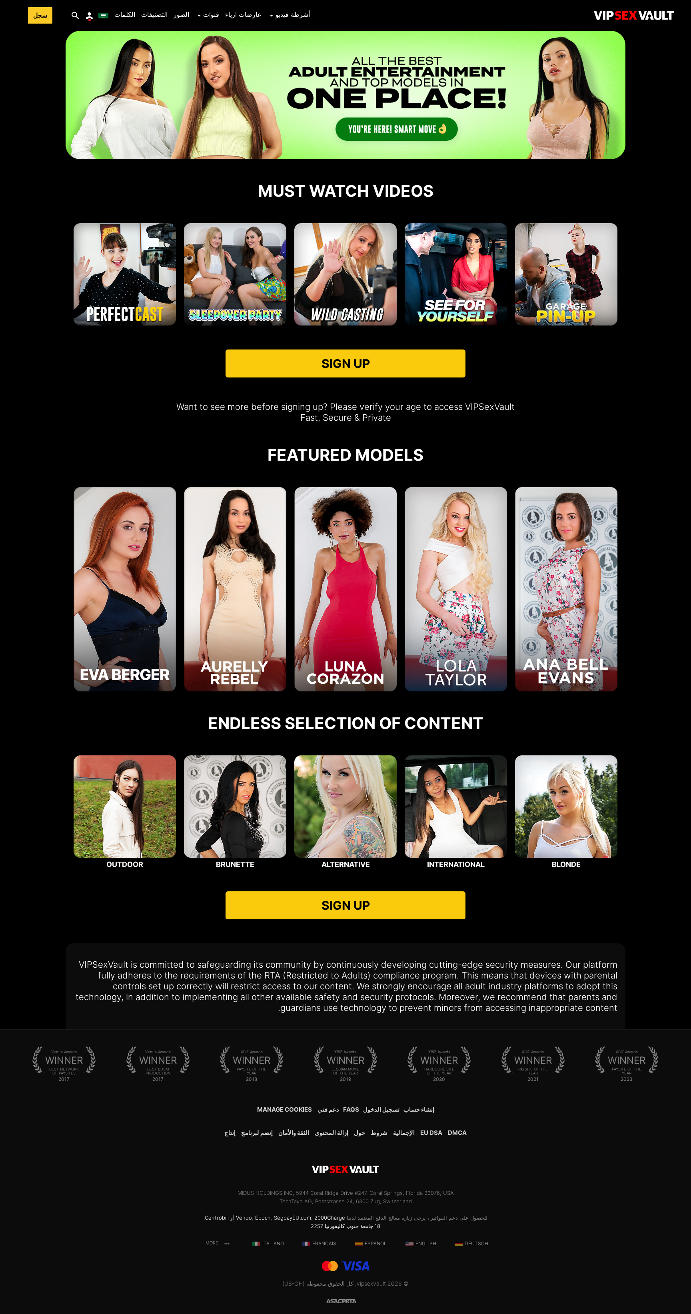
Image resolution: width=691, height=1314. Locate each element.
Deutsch (476, 1243)
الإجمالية (404, 1132)
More (212, 1243)
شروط (379, 1132)
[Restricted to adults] (355, 1300)
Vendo (244, 1217)
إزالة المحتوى (331, 1132)
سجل (40, 15)
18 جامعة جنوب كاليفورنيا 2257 (345, 1226)
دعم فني (328, 1109)
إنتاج (230, 1132)
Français (324, 1243)
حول (359, 1132)
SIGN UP (346, 363)
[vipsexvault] (634, 15)
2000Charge (329, 1217)
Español (376, 1243)
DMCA (457, 1132)
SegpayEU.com (292, 1217)
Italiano (273, 1243)
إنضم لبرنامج (257, 1132)
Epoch (263, 1217)
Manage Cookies (284, 1109)
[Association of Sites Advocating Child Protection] (336, 1300)
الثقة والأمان (293, 1132)
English (425, 1243)
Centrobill (217, 1217)
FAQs (351, 1109)
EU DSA (431, 1132)
